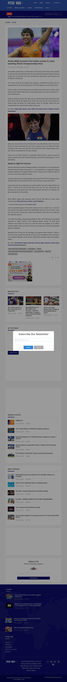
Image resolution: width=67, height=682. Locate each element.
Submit (28, 347)
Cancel (39, 347)
